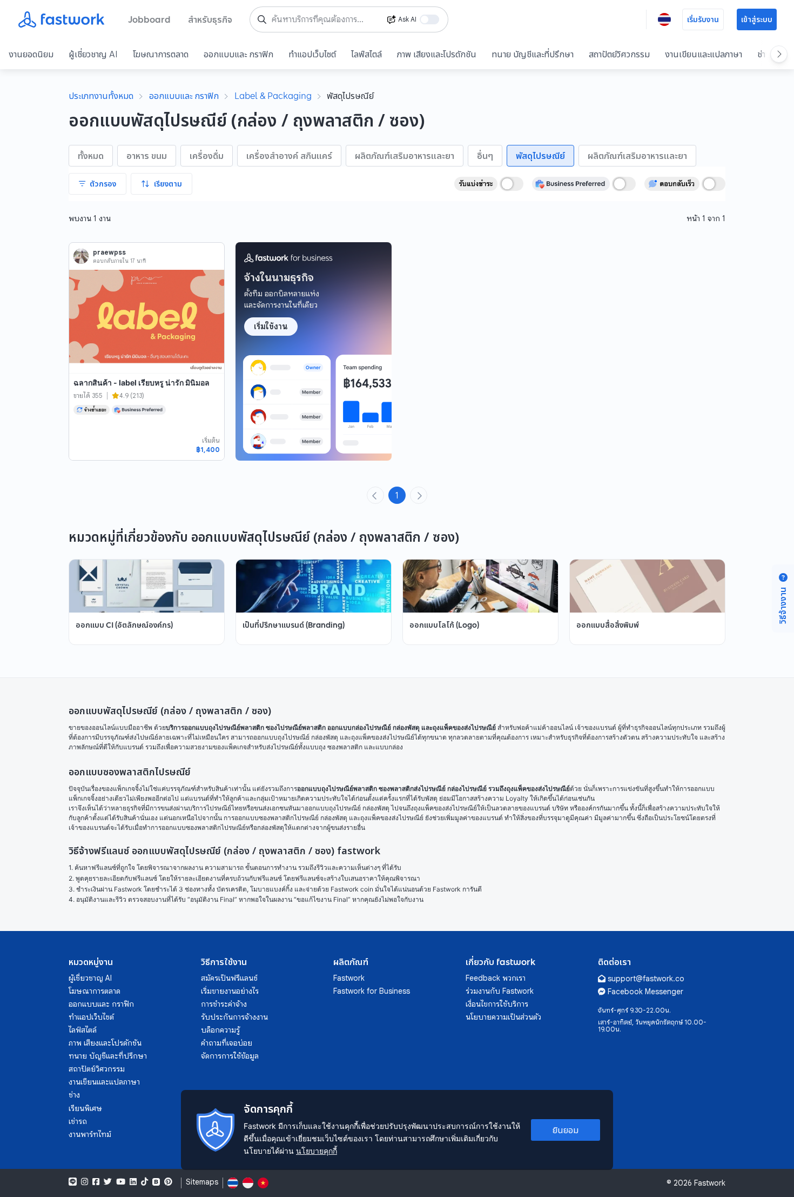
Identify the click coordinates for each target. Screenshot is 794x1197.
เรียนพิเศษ (85, 1108)
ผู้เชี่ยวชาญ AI (93, 54)
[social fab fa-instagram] (84, 1182)
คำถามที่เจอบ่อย (226, 1043)
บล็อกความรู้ (220, 1030)
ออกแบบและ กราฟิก (238, 54)
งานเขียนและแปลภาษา (703, 54)
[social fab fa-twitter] (108, 1182)
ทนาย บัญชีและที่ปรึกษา (533, 54)
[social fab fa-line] (73, 1182)
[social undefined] (156, 1182)
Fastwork (349, 978)
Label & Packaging (273, 96)
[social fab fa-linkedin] (133, 1182)
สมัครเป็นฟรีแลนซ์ (229, 978)
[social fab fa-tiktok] (144, 1182)
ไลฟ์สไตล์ (366, 54)
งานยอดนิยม (31, 54)
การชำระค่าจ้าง (224, 1004)
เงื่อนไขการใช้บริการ (497, 1004)
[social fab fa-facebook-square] (95, 1182)
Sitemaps (202, 1182)
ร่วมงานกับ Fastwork (500, 991)
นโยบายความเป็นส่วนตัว (503, 1017)
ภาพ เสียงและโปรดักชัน (436, 54)
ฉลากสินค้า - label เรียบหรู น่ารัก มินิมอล (141, 382)
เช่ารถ (78, 1121)
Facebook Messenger (645, 991)
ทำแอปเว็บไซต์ (312, 54)
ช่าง (74, 1094)
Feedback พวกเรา (496, 978)
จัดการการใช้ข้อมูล (230, 1056)
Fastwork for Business (371, 991)
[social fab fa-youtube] (120, 1182)
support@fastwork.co (646, 978)
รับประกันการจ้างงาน (234, 1017)
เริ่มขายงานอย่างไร (230, 991)
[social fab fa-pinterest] (168, 1182)
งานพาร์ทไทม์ (90, 1134)
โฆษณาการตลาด (161, 54)
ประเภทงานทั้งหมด (101, 96)
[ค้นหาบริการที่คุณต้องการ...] (262, 19)
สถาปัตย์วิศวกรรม (619, 54)
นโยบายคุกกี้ (316, 1150)
